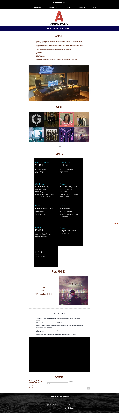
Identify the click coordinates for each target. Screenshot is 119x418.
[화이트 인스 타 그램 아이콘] (93, 7)
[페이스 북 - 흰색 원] (58, 416)
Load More (59, 146)
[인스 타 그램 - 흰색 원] (60, 416)
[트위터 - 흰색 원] (62, 416)
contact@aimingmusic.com (35, 386)
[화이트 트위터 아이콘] (96, 7)
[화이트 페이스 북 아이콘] (91, 7)
